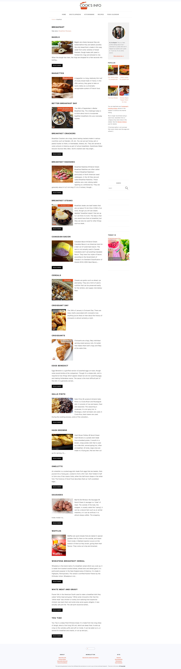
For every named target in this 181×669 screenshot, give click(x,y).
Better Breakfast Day (64, 103)
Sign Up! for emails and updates (91, 657)
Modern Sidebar (122, 122)
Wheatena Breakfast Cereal (68, 561)
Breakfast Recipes (65, 31)
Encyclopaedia (118, 659)
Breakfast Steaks (62, 201)
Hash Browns (59, 430)
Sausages (57, 495)
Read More (57, 65)
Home (53, 19)
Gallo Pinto (59, 394)
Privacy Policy (62, 659)
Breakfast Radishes (63, 162)
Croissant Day (60, 305)
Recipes (119, 657)
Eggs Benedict (60, 366)
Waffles (56, 531)
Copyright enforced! (62, 661)
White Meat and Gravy (65, 589)
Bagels (56, 37)
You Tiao (57, 618)
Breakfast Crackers (64, 133)
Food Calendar (118, 662)
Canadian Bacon (61, 237)
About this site (62, 657)
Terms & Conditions (62, 662)
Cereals (56, 275)
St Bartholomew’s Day (114, 238)
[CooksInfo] (90, 10)
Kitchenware (119, 661)
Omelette (57, 466)
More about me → (119, 56)
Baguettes (58, 73)
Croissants (58, 336)
